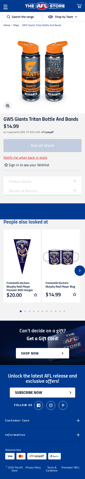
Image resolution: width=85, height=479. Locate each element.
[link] (47, 132)
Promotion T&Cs (70, 467)
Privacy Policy (33, 467)
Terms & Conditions (52, 469)
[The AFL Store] (45, 6)
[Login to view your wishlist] (35, 295)
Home (6, 25)
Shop (16, 25)
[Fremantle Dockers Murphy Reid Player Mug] (61, 257)
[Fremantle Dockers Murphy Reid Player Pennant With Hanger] (22, 257)
